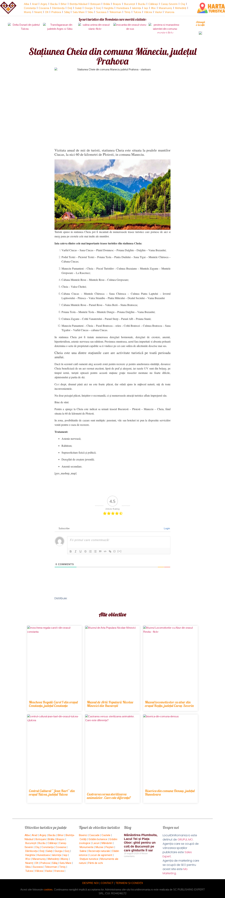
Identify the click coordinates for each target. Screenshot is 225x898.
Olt (46, 12)
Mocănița (130, 33)
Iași (146, 8)
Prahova (56, 12)
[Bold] (70, 551)
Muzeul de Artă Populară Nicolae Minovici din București (110, 704)
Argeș (43, 3)
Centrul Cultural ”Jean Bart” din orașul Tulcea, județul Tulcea (52, 792)
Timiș (127, 12)
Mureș (27, 12)
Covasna (44, 8)
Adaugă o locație (200, 23)
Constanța (30, 8)
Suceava (101, 12)
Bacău (54, 3)
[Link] (110, 551)
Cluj (183, 3)
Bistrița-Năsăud (78, 3)
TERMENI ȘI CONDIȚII (129, 882)
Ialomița (136, 8)
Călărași (153, 3)
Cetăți (83, 839)
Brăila (106, 3)
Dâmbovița (58, 8)
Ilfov (153, 8)
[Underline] (80, 551)
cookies (48, 889)
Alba (26, 3)
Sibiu (90, 12)
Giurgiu (89, 8)
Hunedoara (122, 8)
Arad (34, 3)
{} (114, 551)
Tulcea (137, 12)
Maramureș (165, 8)
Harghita (108, 8)
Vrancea (169, 12)
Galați (78, 8)
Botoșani (95, 3)
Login (166, 528)
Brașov (117, 3)
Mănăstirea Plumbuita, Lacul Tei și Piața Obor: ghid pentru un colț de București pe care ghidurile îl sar (141, 842)
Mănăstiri (107, 843)
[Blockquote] (100, 551)
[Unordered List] (95, 551)
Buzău (141, 3)
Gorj (98, 8)
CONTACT (107, 882)
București (129, 3)
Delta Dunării (24, 33)
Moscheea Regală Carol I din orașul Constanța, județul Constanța (53, 704)
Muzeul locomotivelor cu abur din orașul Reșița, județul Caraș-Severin (169, 704)
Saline (83, 851)
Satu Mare (79, 12)
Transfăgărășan (60, 33)
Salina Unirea (95, 33)
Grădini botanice (98, 839)
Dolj (70, 8)
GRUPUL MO (185, 839)
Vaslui (158, 12)
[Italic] (75, 551)
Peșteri (109, 847)
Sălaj (67, 12)
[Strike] (85, 551)
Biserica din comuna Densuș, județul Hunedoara (170, 792)
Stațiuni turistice (89, 859)
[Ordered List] (90, 551)
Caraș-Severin (169, 3)
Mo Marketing (175, 871)
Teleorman (115, 12)
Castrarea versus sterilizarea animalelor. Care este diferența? (109, 796)
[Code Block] (105, 551)
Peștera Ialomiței (165, 33)
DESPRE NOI (90, 882)
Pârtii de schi (95, 863)
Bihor (64, 3)
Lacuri (95, 843)
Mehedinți (180, 8)
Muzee (99, 847)
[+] (119, 551)
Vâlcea (148, 12)
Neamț (38, 12)
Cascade (94, 835)
